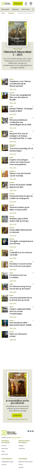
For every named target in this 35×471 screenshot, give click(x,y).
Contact (3, 464)
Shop (3, 451)
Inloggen (21, 445)
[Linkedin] (33, 431)
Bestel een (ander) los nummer (17, 419)
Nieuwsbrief (5, 9)
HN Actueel (25, 9)
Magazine (15, 9)
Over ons (4, 445)
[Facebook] (28, 431)
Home (3, 13)
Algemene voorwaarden (26, 461)
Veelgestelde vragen (7, 461)
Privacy (21, 464)
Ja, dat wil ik (17, 415)
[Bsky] (30, 431)
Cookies (21, 467)
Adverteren (4, 454)
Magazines (11, 13)
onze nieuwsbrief (16, 438)
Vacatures (22, 448)
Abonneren (17, 3)
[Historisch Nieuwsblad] (6, 3)
